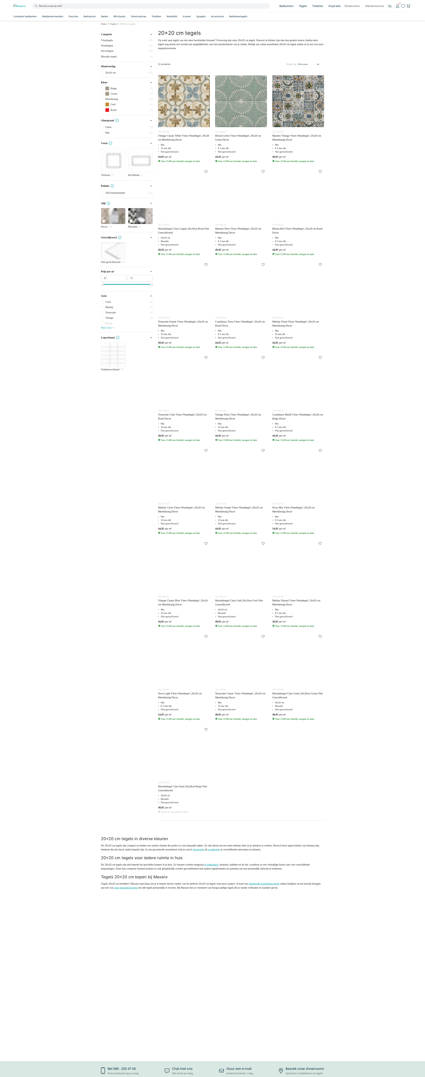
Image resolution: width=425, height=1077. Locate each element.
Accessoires (217, 16)
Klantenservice (374, 6)
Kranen (187, 16)
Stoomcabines (138, 16)
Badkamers (286, 6)
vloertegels (198, 849)
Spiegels (201, 16)
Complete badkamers (25, 16)
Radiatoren (90, 16)
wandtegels (214, 849)
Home (104, 24)
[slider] (102, 284)
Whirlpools (120, 16)
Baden (104, 16)
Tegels (303, 6)
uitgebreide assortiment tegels (264, 883)
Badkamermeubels (52, 16)
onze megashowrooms (125, 887)
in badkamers (211, 864)
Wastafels (172, 16)
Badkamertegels (238, 16)
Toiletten (317, 6)
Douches (73, 16)
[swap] (206, 78)
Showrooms (352, 6)
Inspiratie (334, 6)
